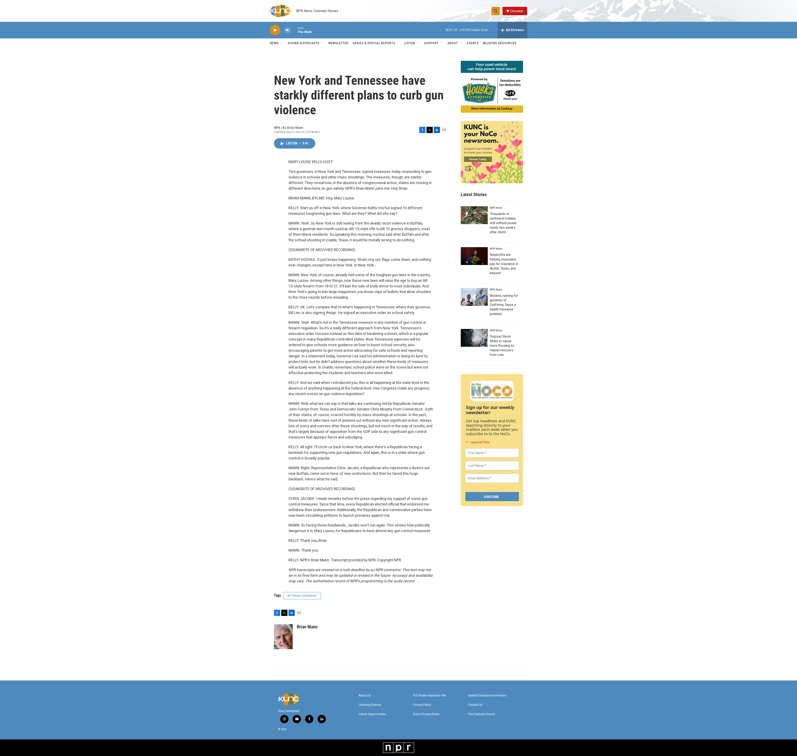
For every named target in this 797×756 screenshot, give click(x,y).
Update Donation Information (487, 695)
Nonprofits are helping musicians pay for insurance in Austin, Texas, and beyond (504, 264)
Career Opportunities (372, 714)
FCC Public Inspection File (429, 695)
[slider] (294, 30)
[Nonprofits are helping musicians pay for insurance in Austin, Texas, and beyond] (474, 256)
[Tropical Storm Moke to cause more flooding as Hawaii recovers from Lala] (474, 338)
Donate (516, 11)
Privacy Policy (422, 704)
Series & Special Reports (374, 43)
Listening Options (370, 704)
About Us (365, 695)
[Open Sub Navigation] (282, 43)
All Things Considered (302, 595)
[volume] (287, 30)
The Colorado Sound (481, 714)
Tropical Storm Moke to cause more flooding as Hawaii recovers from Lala (502, 346)
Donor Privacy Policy (426, 714)
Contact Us (475, 704)
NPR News (496, 207)
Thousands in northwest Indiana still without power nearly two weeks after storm (503, 223)
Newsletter (338, 43)
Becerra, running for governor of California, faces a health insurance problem (504, 305)
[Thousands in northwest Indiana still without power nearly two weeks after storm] (474, 215)
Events (473, 43)
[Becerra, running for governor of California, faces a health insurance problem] (474, 297)
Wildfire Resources (500, 43)
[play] (275, 30)
